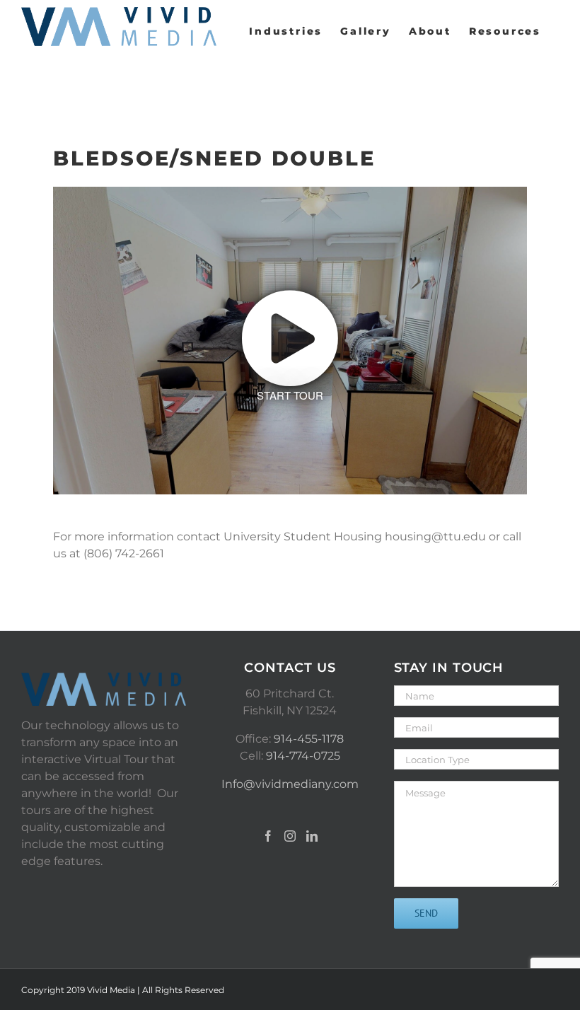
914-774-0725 (303, 755)
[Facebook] (268, 836)
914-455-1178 (309, 738)
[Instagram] (290, 836)
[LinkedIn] (312, 836)
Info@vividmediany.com (290, 784)
